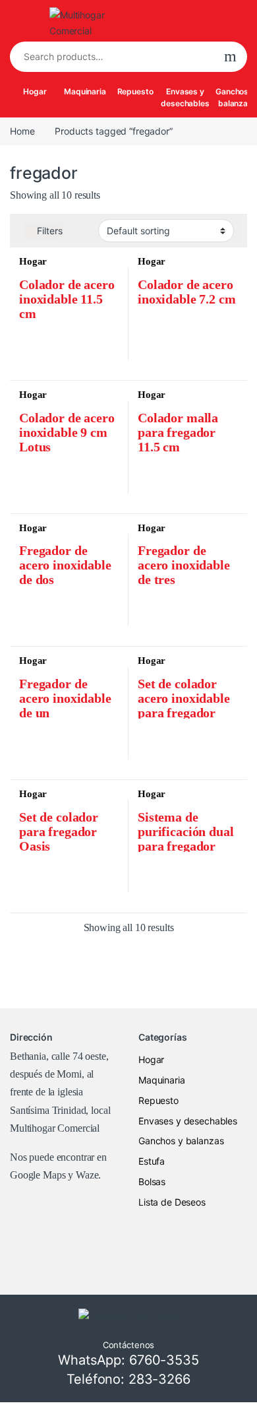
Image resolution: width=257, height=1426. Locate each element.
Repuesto (135, 91)
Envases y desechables (185, 97)
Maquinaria (85, 91)
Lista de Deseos (172, 1202)
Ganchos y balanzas (180, 1140)
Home (22, 131)
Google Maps (37, 1175)
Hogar (34, 91)
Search (230, 57)
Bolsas (151, 1181)
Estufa (151, 1161)
